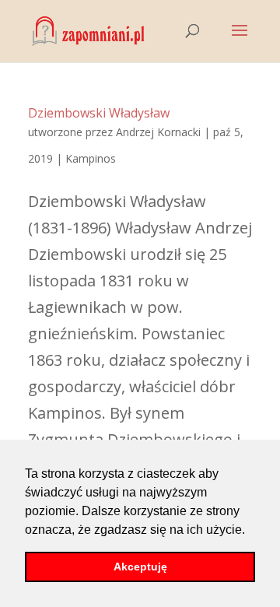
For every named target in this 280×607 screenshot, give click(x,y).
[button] (250, 530)
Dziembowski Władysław (99, 112)
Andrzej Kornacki (158, 132)
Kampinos (90, 158)
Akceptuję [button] (140, 566)
